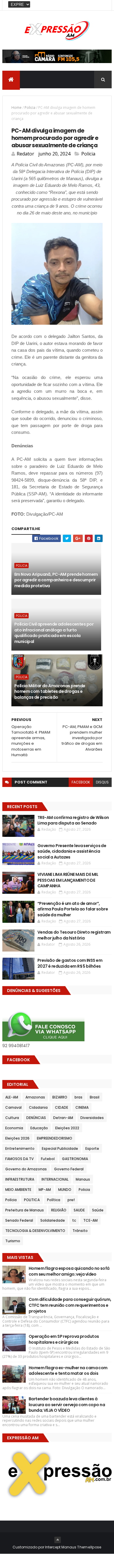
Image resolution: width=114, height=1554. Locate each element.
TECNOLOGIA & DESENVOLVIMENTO (35, 1230)
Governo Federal (69, 1169)
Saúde (97, 1210)
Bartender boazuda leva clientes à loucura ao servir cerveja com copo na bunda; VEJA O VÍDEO (67, 1404)
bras (78, 1097)
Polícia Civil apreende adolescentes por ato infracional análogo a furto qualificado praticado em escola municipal (54, 632)
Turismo (12, 1240)
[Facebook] (102, 5)
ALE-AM (11, 1097)
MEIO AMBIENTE (18, 1189)
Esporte (92, 1148)
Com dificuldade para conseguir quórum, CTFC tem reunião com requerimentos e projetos (70, 1305)
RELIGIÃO (58, 1210)
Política (53, 1199)
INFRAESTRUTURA (19, 1179)
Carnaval (13, 1107)
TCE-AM (90, 1220)
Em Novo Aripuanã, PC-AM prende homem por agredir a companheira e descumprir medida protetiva (56, 580)
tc (74, 1220)
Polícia (11, 1199)
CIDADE (61, 1107)
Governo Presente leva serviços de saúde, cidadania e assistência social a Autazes (71, 851)
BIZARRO (59, 1097)
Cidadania (38, 1107)
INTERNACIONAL (55, 1179)
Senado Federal (19, 1220)
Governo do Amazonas (26, 1169)
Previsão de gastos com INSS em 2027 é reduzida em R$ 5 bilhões (69, 963)
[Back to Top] (57, 1540)
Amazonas (35, 1097)
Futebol (48, 1158)
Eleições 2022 (67, 1127)
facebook (81, 782)
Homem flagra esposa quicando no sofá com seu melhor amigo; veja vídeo (69, 1271)
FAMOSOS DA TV (19, 1158)
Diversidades (92, 1117)
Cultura (12, 1117)
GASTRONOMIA (75, 1158)
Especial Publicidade (60, 1148)
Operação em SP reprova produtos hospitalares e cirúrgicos (64, 1339)
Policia (30, 107)
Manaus (83, 1179)
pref (71, 1199)
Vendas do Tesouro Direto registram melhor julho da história (74, 935)
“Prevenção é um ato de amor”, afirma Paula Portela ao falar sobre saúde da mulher (72, 909)
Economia (14, 1127)
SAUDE (79, 1210)
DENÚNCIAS (36, 1117)
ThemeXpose (89, 1547)
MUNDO (64, 1189)
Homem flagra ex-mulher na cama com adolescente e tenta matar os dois (68, 1371)
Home (16, 107)
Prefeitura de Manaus (24, 1210)
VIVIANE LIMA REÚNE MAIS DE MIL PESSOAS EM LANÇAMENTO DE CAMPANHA (67, 880)
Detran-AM (63, 1117)
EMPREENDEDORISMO (54, 1138)
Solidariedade (52, 1220)
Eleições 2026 (17, 1138)
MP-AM (45, 1189)
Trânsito (80, 1230)
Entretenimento (19, 1148)
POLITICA (32, 1199)
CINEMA (82, 1107)
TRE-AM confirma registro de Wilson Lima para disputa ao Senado (73, 820)
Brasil (94, 1097)
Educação (39, 1127)
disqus (102, 782)
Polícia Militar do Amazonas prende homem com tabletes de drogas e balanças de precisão (49, 691)
